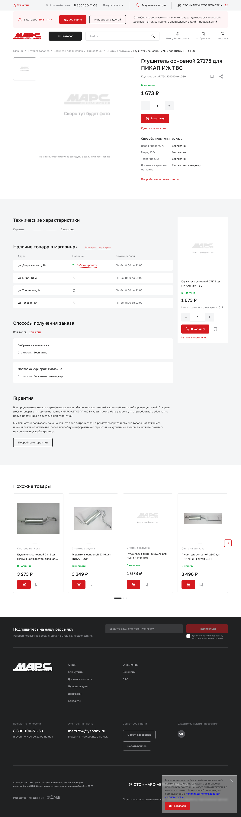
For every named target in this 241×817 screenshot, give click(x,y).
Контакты (74, 700)
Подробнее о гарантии (33, 442)
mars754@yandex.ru (86, 730)
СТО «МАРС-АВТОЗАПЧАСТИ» (202, 5)
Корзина (222, 38)
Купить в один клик (153, 128)
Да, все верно (73, 19)
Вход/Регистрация (177, 38)
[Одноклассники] (213, 81)
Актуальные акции (154, 5)
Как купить (75, 671)
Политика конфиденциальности (144, 799)
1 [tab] (118, 598)
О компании (131, 664)
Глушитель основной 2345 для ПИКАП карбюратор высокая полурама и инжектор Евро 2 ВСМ (36, 557)
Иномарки (75, 693)
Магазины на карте (98, 247)
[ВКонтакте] (207, 81)
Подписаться (207, 628)
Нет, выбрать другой (107, 19)
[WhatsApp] (219, 81)
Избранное (203, 38)
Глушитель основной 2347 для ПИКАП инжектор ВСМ (201, 556)
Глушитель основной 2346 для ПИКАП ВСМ (91, 556)
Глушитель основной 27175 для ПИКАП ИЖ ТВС (147, 555)
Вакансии (129, 671)
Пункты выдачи (78, 686)
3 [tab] (126, 598)
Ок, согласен (177, 805)
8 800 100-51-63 (85, 5)
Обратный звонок (139, 734)
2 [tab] (123, 598)
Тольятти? (45, 19)
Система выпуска (28, 548)
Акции (72, 664)
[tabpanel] (38, 543)
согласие (202, 635)
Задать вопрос (136, 745)
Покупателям (111, 5)
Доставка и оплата (80, 679)
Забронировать (87, 265)
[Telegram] (201, 81)
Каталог (68, 36)
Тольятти (35, 332)
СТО (125, 679)
